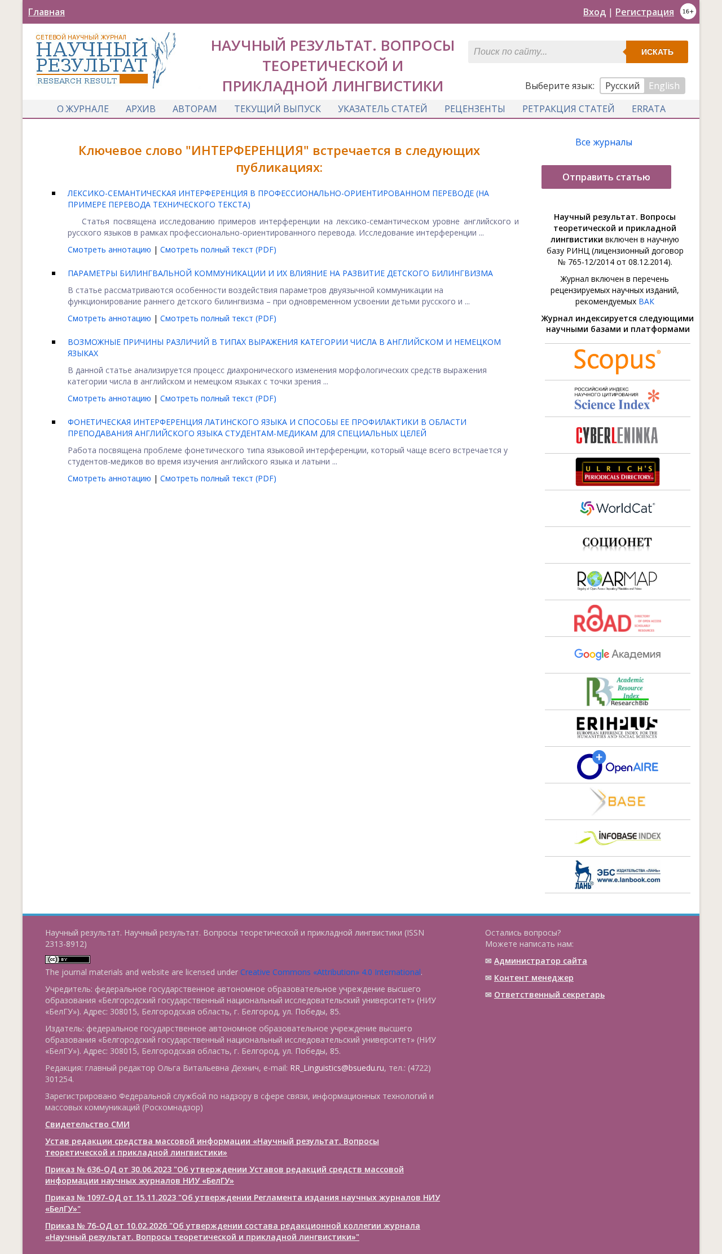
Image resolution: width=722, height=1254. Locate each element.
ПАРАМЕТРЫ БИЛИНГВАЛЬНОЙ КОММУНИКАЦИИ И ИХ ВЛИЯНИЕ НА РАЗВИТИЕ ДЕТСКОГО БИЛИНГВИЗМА (280, 273)
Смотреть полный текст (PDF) (218, 249)
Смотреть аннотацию (110, 249)
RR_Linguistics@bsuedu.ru (337, 1067)
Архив (141, 109)
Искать (657, 51)
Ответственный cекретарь (549, 994)
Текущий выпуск (277, 109)
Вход (594, 12)
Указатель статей (383, 109)
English (664, 85)
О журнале (83, 109)
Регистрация (644, 12)
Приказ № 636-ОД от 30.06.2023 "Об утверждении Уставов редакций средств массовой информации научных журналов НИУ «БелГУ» (224, 1175)
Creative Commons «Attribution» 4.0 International (330, 972)
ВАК (646, 301)
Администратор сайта (540, 960)
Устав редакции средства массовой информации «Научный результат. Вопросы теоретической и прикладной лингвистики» (212, 1147)
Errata (649, 109)
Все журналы (603, 142)
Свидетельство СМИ (87, 1124)
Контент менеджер (534, 977)
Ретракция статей (568, 109)
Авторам (195, 109)
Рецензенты (474, 109)
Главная (46, 12)
